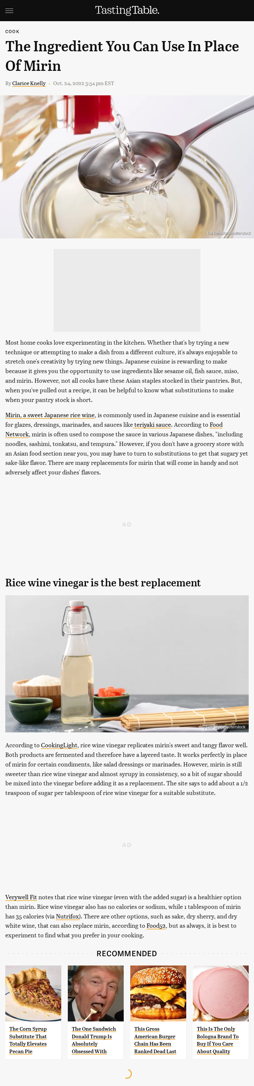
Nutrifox (67, 916)
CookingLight (59, 745)
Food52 (156, 925)
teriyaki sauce (152, 424)
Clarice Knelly (29, 83)
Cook (12, 31)
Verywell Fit (21, 897)
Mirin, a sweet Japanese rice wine (50, 415)
